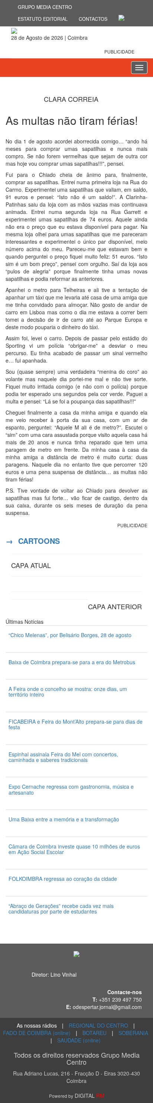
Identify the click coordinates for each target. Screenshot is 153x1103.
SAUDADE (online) (79, 1040)
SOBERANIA (133, 1033)
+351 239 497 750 (120, 999)
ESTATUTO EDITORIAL (43, 19)
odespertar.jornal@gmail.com (107, 1006)
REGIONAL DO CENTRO (98, 1025)
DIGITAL (76, 1095)
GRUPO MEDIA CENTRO (45, 7)
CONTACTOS (93, 19)
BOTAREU (94, 1033)
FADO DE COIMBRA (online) (37, 1033)
